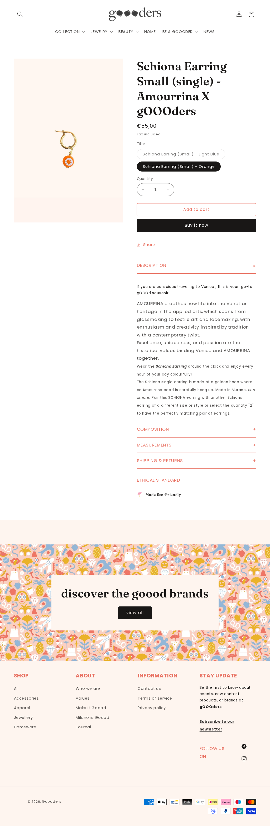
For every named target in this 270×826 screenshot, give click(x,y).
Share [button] (149, 244)
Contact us (149, 688)
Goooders (51, 801)
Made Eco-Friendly (163, 494)
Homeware (25, 727)
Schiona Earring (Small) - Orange (179, 166)
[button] (20, 14)
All (16, 688)
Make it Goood (91, 707)
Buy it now (196, 225)
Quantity (145, 178)
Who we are (88, 688)
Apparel (22, 707)
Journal (83, 727)
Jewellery (23, 717)
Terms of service (155, 698)
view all (134, 613)
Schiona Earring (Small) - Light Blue (184, 155)
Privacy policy (152, 707)
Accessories (26, 698)
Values (83, 698)
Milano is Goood (92, 717)
